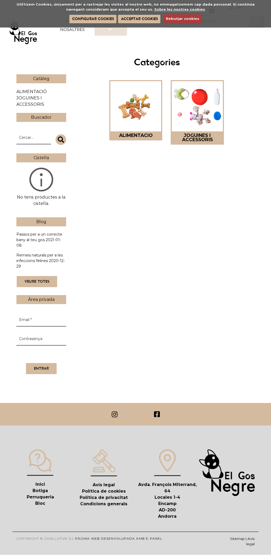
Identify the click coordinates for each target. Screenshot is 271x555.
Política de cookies (104, 491)
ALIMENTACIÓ (31, 91)
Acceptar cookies (139, 19)
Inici (40, 484)
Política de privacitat (104, 497)
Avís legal (104, 484)
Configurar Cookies (93, 19)
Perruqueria (40, 496)
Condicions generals (103, 503)
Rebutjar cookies (182, 18)
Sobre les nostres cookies (179, 9)
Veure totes (37, 281)
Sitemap (237, 538)
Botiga (40, 490)
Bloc (40, 503)
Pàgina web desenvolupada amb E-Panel (118, 538)
